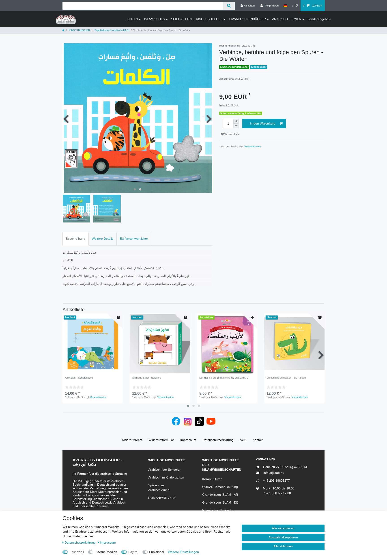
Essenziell (77, 552)
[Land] (285, 5)
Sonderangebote (319, 19)
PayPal (133, 552)
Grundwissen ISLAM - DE (220, 502)
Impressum (108, 542)
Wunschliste (231, 134)
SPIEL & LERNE (182, 19)
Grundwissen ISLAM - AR (220, 494)
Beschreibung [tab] (75, 238)
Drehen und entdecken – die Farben (286, 377)
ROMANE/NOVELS (161, 498)
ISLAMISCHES (154, 19)
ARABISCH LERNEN (286, 19)
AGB (243, 440)
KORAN (132, 19)
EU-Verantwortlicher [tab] (134, 238)
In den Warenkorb (262, 123)
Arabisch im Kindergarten (166, 477)
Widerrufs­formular (161, 440)
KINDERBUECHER (209, 19)
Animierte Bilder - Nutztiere (146, 377)
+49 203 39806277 (276, 480)
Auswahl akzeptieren (283, 537)
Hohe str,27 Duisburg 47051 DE (285, 467)
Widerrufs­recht (131, 440)
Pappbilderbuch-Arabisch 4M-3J (111, 30)
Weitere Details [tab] (102, 238)
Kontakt (258, 440)
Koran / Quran (212, 479)
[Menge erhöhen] (236, 121)
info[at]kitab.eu (273, 472)
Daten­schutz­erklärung (80, 542)
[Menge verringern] (236, 126)
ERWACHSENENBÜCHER (247, 19)
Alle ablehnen (283, 546)
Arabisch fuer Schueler (164, 469)
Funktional (156, 552)
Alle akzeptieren (283, 528)
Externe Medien (106, 552)
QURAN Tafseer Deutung (220, 487)
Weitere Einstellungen (183, 552)
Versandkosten (252, 146)
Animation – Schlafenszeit (79, 377)
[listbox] (227, 343)
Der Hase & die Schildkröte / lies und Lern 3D (223, 377)
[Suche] (228, 6)
